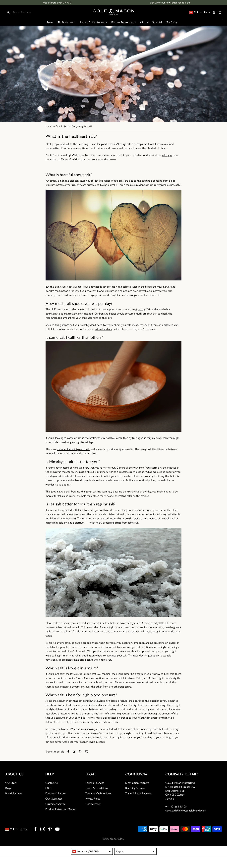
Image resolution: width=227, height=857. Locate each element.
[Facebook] (35, 829)
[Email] (86, 751)
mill (63, 737)
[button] (27, 12)
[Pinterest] (50, 829)
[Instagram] (42, 829)
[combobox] (92, 851)
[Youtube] (57, 829)
